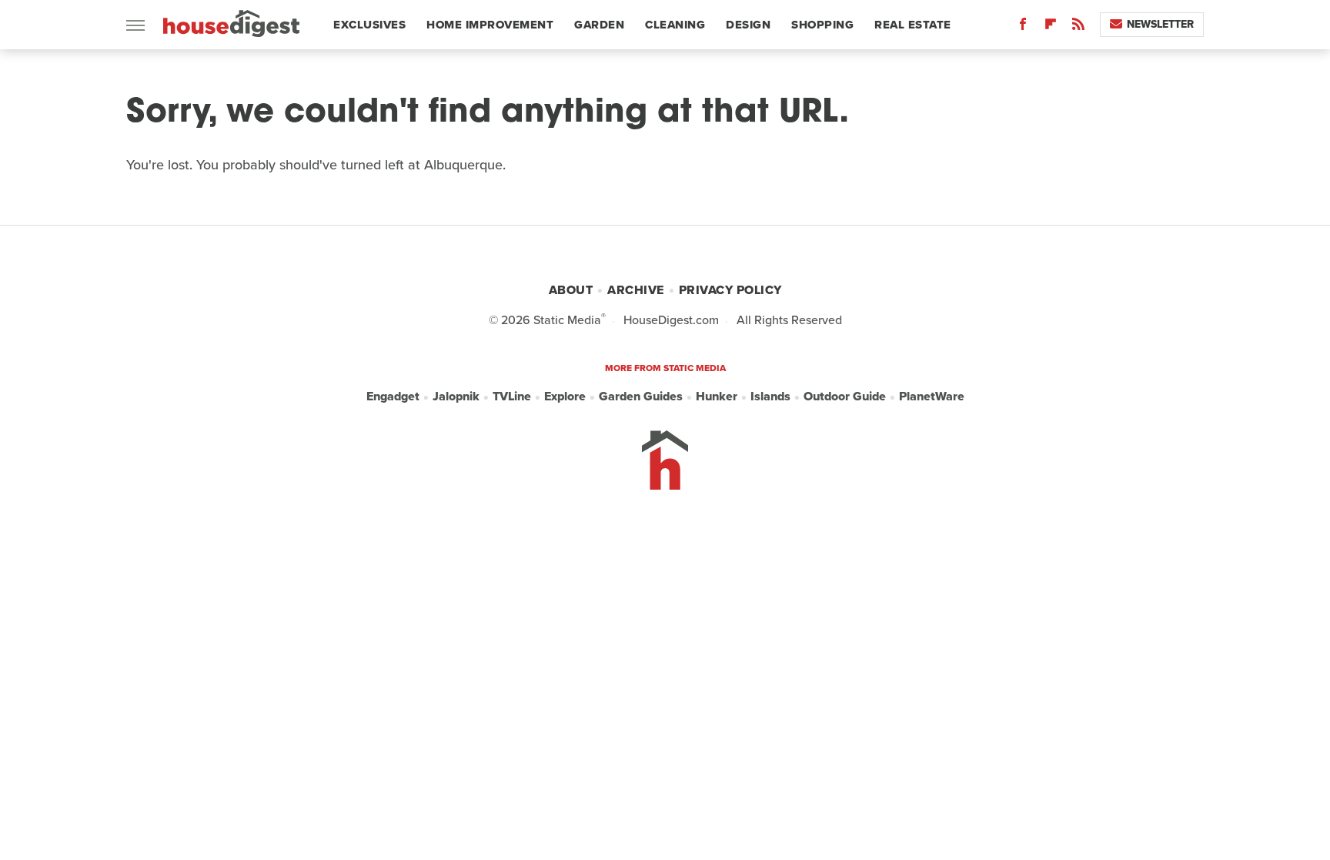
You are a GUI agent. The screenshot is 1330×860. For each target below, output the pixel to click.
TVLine (512, 396)
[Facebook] (1023, 27)
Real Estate (912, 24)
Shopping (822, 24)
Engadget (392, 396)
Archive (635, 290)
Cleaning (675, 24)
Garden (599, 24)
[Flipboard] (1050, 27)
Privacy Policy (730, 290)
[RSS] (1078, 27)
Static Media (567, 320)
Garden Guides (641, 396)
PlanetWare (931, 396)
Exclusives (369, 24)
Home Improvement (489, 24)
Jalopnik (456, 396)
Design (748, 24)
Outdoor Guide (845, 396)
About (571, 290)
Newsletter (1160, 24)
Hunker (716, 396)
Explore (565, 396)
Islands (770, 396)
